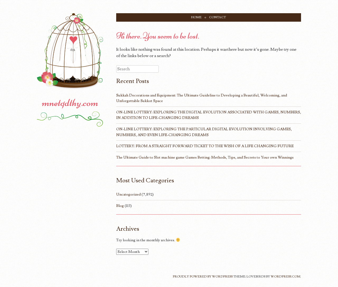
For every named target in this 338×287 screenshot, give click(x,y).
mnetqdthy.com (70, 102)
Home (196, 17)
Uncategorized (128, 194)
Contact (217, 17)
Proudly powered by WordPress (203, 277)
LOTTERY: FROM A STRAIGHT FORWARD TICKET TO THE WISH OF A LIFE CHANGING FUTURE (205, 146)
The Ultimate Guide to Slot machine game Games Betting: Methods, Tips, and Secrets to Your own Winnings (205, 157)
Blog (120, 205)
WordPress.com (285, 277)
